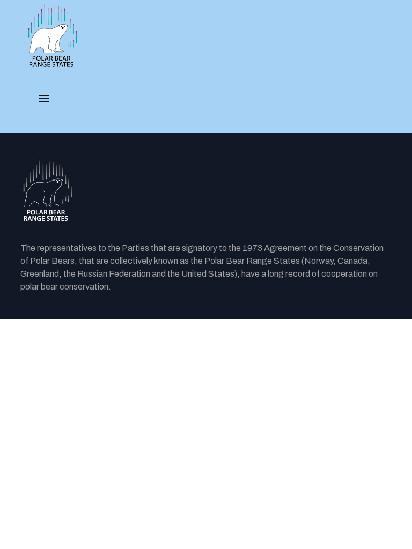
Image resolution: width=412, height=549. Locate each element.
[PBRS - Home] (52, 36)
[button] (44, 98)
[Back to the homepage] (206, 190)
